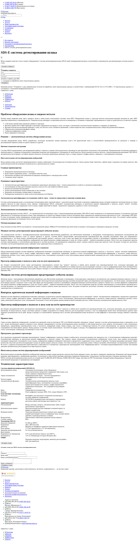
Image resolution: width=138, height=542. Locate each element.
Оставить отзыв (6, 443)
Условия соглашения (12, 491)
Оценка (3, 453)
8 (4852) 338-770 (10, 8)
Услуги (7, 22)
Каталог (7, 20)
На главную (9, 40)
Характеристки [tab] (10, 106)
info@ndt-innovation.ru (29, 523)
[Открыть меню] (1, 37)
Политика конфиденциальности (16, 494)
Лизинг (7, 31)
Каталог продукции (11, 42)
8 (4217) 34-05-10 (11, 6)
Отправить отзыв (7, 465)
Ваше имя (4, 455)
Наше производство (12, 24)
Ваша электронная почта (9, 457)
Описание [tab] (8, 104)
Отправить (5, 83)
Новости (8, 30)
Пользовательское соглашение (15, 493)
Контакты (8, 33)
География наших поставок (14, 26)
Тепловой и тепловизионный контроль (18, 44)
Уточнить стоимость (8, 66)
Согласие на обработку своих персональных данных (21, 81)
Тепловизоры (9, 46)
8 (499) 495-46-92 (11, 2)
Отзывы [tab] (7, 108)
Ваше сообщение (7, 463)
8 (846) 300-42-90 (11, 4)
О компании (9, 28)
